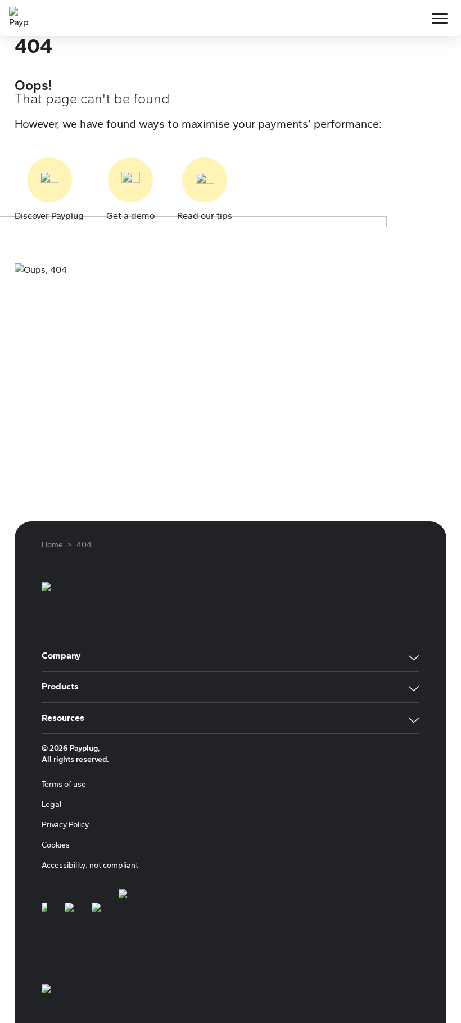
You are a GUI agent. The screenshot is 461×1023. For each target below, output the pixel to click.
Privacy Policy (65, 825)
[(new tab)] (44, 914)
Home (52, 544)
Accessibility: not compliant (90, 865)
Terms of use (64, 784)
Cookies (56, 845)
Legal (51, 804)
